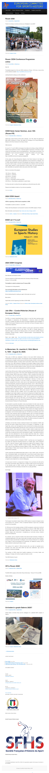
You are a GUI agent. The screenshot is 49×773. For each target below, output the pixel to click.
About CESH (8, 10)
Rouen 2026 (10, 18)
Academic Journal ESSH (36, 10)
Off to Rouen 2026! (12, 566)
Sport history (35, 213)
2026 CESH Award (12, 196)
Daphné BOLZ (17, 21)
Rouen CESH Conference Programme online (14, 662)
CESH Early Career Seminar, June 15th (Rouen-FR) (15, 664)
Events (15, 53)
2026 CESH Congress (13, 263)
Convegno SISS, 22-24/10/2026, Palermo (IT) (13, 682)
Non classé (12, 343)
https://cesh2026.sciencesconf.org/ (24, 71)
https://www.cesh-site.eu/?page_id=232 (27, 210)
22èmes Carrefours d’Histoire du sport (12, 688)
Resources (17, 13)
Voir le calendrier (8, 692)
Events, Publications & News (17, 10)
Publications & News (17, 125)
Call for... (11, 213)
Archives (22, 13)
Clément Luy (17, 64)
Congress (11, 53)
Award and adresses (9, 13)
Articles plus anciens (9, 651)
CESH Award (24, 213)
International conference (35, 303)
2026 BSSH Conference (9, 676)
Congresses (27, 10)
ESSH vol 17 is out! (12, 220)
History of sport (30, 213)
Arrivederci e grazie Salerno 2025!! (18, 607)
